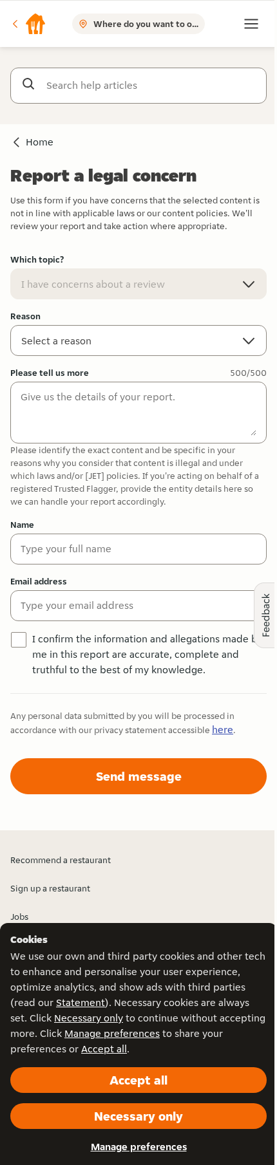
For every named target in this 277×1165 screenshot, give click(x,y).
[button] (28, 24)
